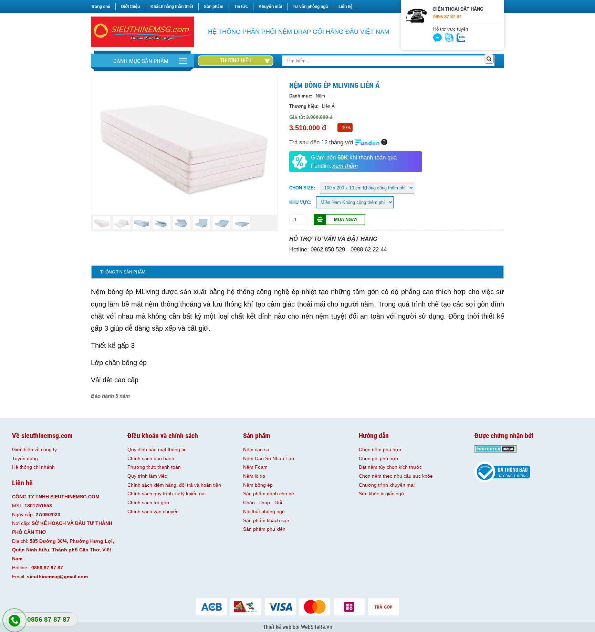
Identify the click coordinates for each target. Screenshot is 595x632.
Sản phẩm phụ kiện (264, 529)
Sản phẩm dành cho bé (268, 493)
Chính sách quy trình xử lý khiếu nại (166, 493)
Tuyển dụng (25, 458)
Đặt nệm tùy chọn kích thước (390, 467)
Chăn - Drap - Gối (262, 502)
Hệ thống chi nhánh (33, 467)
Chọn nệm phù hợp (380, 449)
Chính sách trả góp (148, 502)
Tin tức (241, 6)
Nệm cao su (256, 449)
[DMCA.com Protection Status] (495, 451)
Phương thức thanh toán (154, 467)
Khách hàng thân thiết (171, 6)
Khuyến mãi (270, 6)
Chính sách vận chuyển (153, 511)
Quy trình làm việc (147, 476)
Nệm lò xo (254, 476)
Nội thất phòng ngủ (264, 511)
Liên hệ (345, 6)
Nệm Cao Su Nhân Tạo (268, 458)
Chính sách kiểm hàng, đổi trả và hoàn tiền (174, 485)
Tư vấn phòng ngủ (310, 6)
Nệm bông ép (258, 485)
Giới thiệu (130, 6)
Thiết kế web (278, 627)
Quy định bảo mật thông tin (157, 449)
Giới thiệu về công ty (34, 449)
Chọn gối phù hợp (378, 458)
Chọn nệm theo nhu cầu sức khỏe (396, 476)
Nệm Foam (255, 467)
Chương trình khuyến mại (387, 485)
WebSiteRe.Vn (316, 627)
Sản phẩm (213, 6)
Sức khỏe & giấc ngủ (381, 493)
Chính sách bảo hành (150, 458)
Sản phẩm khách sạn (266, 520)
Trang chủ (100, 6)
